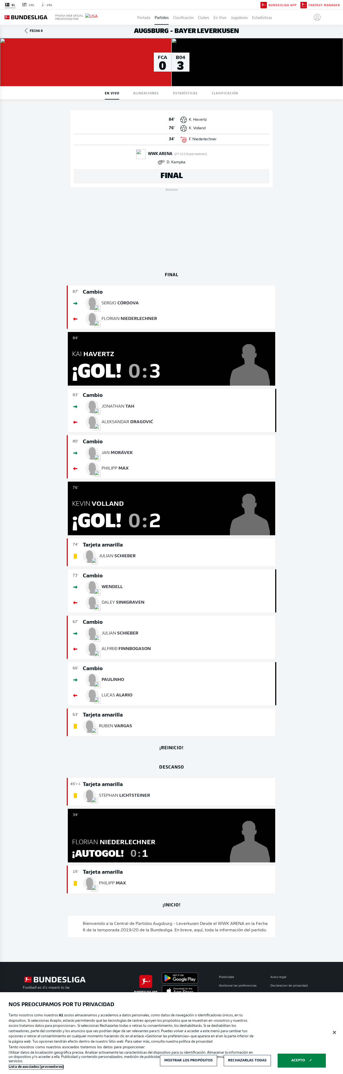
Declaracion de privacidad (289, 985)
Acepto (298, 1060)
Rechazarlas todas (247, 1060)
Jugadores (239, 17)
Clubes (203, 17)
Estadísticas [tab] (185, 93)
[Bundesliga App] (263, 4)
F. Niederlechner (203, 139)
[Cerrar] (334, 1032)
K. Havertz (198, 120)
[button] (315, 17)
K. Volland (197, 128)
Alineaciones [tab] (146, 93)
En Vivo (220, 17)
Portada (143, 17)
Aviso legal (278, 977)
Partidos (162, 17)
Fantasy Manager (324, 5)
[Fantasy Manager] (303, 4)
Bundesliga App (283, 5)
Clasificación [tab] (225, 93)
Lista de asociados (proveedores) (36, 1067)
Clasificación (183, 17)
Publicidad (226, 977)
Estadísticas (262, 17)
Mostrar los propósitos (188, 1060)
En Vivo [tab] (112, 93)
